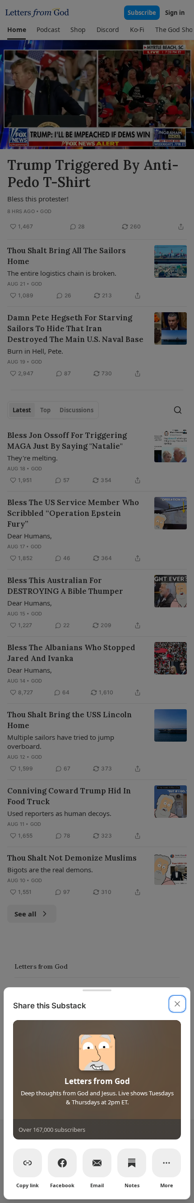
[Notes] (131, 1162)
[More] (166, 1162)
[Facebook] (62, 1162)
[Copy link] (27, 1162)
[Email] (97, 1162)
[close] (177, 1004)
